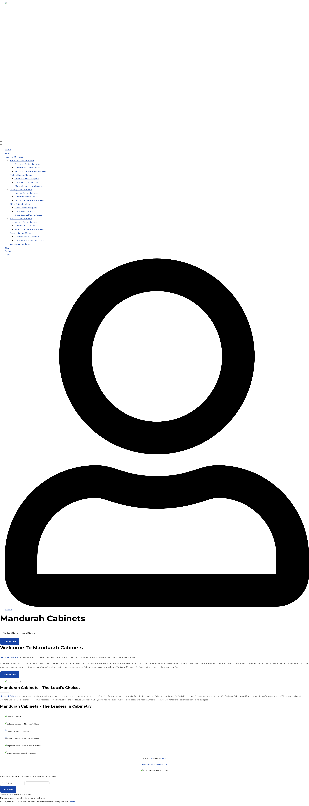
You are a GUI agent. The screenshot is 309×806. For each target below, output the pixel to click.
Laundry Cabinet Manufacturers (29, 200)
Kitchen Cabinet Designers (26, 178)
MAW (150, 758)
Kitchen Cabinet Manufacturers (28, 186)
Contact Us (10, 251)
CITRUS (163, 758)
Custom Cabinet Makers (21, 233)
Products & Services (14, 157)
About (8, 153)
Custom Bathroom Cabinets (27, 168)
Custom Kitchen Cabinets (26, 182)
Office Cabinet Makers (20, 204)
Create (72, 802)
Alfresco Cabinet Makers (21, 218)
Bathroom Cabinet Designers (27, 164)
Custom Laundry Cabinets (26, 197)
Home (8, 149)
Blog (7, 247)
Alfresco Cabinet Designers (26, 222)
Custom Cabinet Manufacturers (28, 240)
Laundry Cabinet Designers (26, 193)
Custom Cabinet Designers (26, 237)
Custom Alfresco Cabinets (26, 226)
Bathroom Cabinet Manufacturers (30, 171)
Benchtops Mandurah (20, 244)
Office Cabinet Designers (25, 207)
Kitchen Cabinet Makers (21, 175)
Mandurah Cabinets (9, 657)
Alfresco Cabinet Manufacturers (29, 229)
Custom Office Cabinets (25, 211)
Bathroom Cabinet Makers (22, 160)
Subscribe (8, 789)
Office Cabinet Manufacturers (28, 215)
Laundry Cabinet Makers (21, 189)
